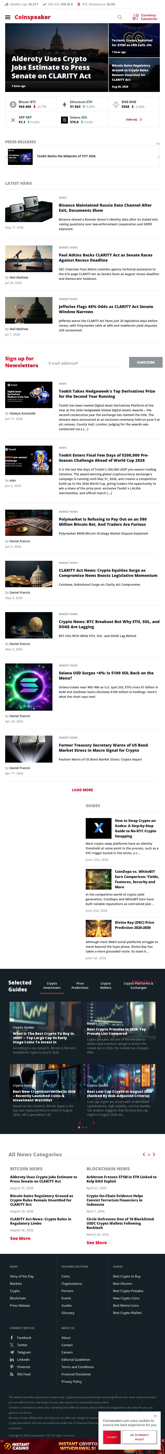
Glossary (67, 1313)
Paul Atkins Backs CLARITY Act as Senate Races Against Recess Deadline (106, 257)
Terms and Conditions (77, 1367)
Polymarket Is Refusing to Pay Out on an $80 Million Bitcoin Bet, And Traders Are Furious (103, 522)
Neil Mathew (19, 277)
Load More (82, 790)
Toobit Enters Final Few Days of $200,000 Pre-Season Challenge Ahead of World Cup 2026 (103, 458)
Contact (67, 1345)
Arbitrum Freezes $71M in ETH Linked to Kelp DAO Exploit (122, 1179)
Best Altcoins (122, 1283)
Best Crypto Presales (128, 1291)
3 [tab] (86, 1127)
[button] (6, 157)
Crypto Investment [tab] (52, 985)
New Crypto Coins (126, 1298)
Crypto (15, 1291)
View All (132, 119)
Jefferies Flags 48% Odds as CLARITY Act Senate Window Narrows (106, 309)
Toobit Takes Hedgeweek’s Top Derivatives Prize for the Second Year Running (107, 394)
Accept (112, 1437)
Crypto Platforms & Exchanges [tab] (138, 985)
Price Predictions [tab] (80, 985)
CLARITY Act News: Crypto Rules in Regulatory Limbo (40, 1221)
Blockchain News (108, 1169)
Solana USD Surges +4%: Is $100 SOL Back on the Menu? (106, 675)
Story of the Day (22, 1276)
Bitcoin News (26, 1169)
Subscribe (146, 362)
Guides (66, 1305)
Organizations (71, 1283)
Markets (16, 1283)
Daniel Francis (20, 541)
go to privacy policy (139, 1437)
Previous (143, 1154)
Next (93, 1122)
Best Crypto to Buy (127, 1276)
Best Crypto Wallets (127, 1313)
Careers (67, 1352)
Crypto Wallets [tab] (105, 985)
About (65, 1337)
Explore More (142, 981)
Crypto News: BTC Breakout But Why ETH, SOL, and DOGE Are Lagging (109, 624)
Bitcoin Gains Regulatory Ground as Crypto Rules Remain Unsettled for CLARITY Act (41, 1200)
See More (20, 1238)
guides (93, 805)
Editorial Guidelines (75, 1359)
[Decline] (155, 1416)
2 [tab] (82, 1127)
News (63, 198)
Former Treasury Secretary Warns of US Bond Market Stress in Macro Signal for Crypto (103, 747)
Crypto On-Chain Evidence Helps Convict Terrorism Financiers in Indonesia (115, 1200)
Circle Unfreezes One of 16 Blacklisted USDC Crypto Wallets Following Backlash (120, 1223)
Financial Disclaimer (76, 1374)
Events (66, 1298)
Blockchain (18, 1298)
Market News (68, 247)
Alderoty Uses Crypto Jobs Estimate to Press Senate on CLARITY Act (43, 1179)
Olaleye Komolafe (22, 413)
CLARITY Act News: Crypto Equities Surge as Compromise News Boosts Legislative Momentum (108, 573)
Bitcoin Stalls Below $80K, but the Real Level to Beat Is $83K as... (84, 156)
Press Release (20, 1305)
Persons (67, 1291)
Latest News (18, 183)
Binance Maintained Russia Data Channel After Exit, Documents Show (105, 208)
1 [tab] (79, 1127)
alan (13, 480)
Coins (65, 1276)
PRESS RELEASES (20, 141)
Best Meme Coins (126, 1305)
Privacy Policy (71, 1381)
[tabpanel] (44, 1064)
